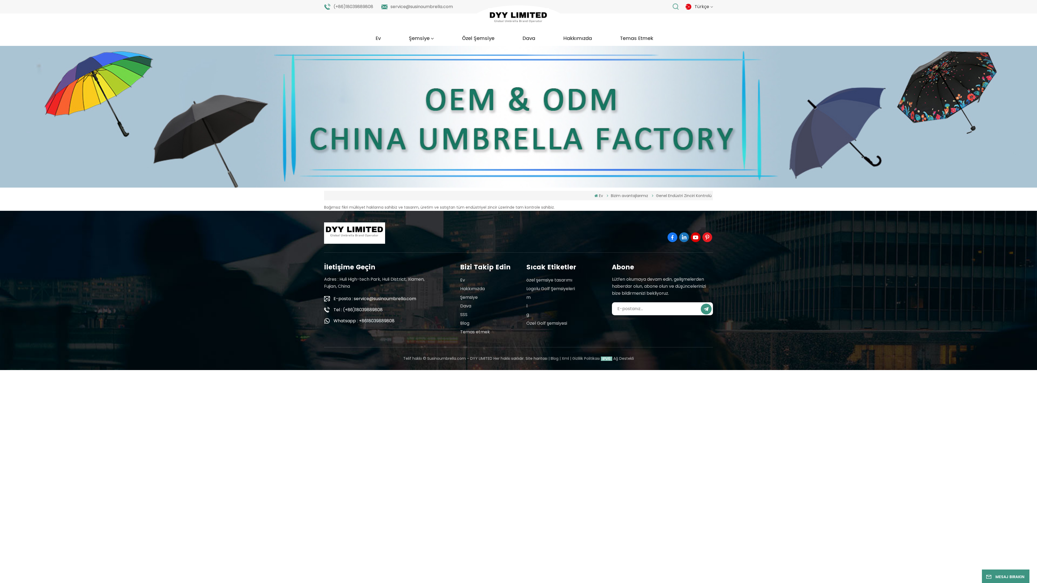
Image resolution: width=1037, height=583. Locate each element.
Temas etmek (636, 38)
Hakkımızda (577, 38)
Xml (565, 358)
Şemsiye (419, 38)
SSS (463, 314)
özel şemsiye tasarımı (549, 280)
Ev (378, 38)
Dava (529, 38)
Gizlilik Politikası (586, 358)
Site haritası (536, 358)
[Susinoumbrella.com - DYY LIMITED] (518, 18)
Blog (464, 323)
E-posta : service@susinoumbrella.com (375, 299)
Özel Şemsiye (478, 38)
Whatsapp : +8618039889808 (364, 321)
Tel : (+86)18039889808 (358, 310)
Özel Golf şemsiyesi (546, 323)
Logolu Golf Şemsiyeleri (550, 289)
